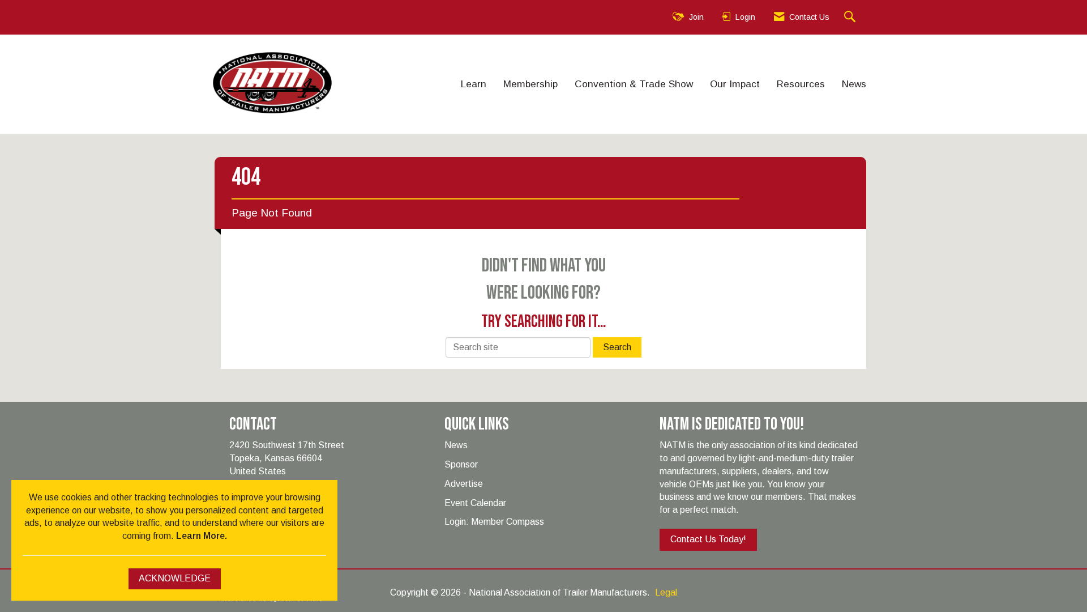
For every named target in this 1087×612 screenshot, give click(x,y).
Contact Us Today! (708, 539)
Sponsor (461, 464)
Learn (473, 84)
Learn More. (201, 536)
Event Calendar (475, 503)
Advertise (463, 483)
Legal (666, 592)
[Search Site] (851, 17)
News (854, 84)
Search (617, 347)
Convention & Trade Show (634, 84)
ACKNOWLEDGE (175, 578)
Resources (801, 84)
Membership (530, 84)
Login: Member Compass (494, 521)
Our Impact (735, 84)
